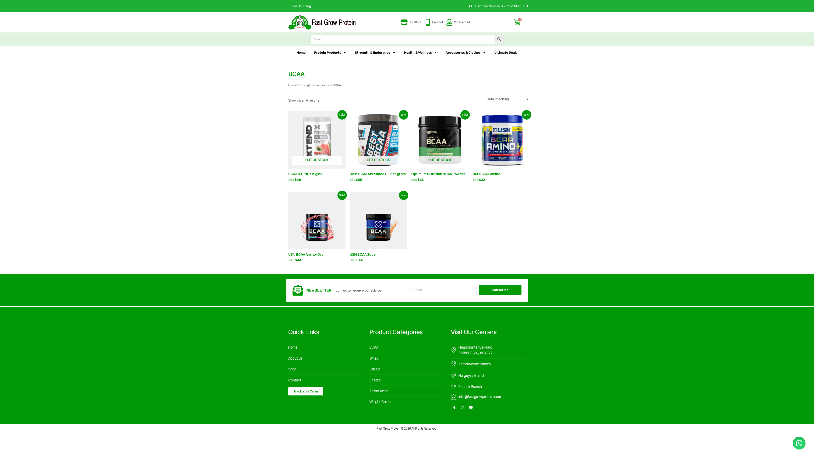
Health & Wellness (418, 52)
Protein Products (327, 52)
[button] (799, 443)
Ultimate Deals (505, 52)
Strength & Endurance (372, 52)
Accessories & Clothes (463, 52)
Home (301, 52)
